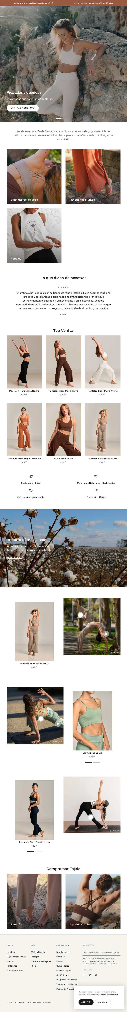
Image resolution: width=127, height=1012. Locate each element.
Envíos (59, 957)
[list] (63, 484)
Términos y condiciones (67, 980)
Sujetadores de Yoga (16, 952)
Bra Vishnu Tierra (63, 454)
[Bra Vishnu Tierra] (63, 425)
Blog (33, 962)
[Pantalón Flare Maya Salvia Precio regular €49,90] (58, 720)
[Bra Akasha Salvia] (92, 717)
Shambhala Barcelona (21, 998)
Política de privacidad (109, 994)
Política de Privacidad (66, 985)
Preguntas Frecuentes (66, 975)
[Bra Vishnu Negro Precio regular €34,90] (93, 799)
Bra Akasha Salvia (92, 749)
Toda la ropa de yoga (41, 957)
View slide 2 (67, 116)
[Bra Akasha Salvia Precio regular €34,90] (41, 715)
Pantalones (12, 962)
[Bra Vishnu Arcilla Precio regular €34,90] (106, 630)
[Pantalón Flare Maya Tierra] (63, 358)
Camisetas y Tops (15, 966)
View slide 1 (59, 116)
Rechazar (103, 1002)
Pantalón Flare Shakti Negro (34, 838)
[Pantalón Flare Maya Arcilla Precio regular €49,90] (80, 611)
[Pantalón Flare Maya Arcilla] (102, 425)
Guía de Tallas (62, 962)
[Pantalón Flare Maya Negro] (24, 358)
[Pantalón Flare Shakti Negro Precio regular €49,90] (91, 813)
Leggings (11, 948)
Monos (10, 957)
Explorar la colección (100, 108)
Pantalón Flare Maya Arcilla (103, 454)
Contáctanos (62, 971)
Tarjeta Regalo (38, 948)
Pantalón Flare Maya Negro (24, 387)
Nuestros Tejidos (64, 966)
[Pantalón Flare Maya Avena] (102, 358)
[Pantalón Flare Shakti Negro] (34, 806)
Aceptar (86, 1002)
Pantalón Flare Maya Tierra (63, 387)
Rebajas (35, 952)
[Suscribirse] (118, 948)
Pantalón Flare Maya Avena (103, 387)
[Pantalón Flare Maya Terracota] (24, 425)
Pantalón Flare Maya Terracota (24, 454)
